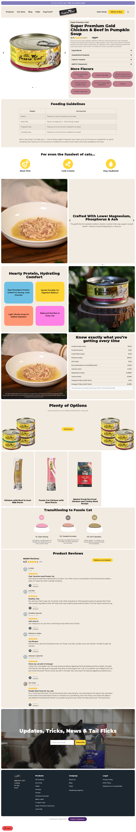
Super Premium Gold (80, 22)
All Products (39, 780)
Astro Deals (102, 12)
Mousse (38, 789)
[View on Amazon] (25, 569)
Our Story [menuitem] (21, 12)
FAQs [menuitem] (38, 12)
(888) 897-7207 (19, 781)
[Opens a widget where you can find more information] (7, 828)
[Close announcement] (132, 3)
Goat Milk (38, 809)
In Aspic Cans (40, 802)
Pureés (38, 793)
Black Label (39, 799)
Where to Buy (116, 12)
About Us (72, 780)
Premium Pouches (42, 796)
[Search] (128, 12)
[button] (3, 52)
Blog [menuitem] (30, 12)
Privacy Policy (108, 780)
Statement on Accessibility (112, 786)
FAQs (71, 786)
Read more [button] (32, 673)
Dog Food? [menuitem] (48, 12)
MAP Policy (107, 783)
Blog (70, 783)
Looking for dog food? (17, 785)
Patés (37, 786)
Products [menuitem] (10, 12)
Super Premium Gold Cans (44, 806)
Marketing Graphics (76, 790)
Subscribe (80, 742)
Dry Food (38, 783)
